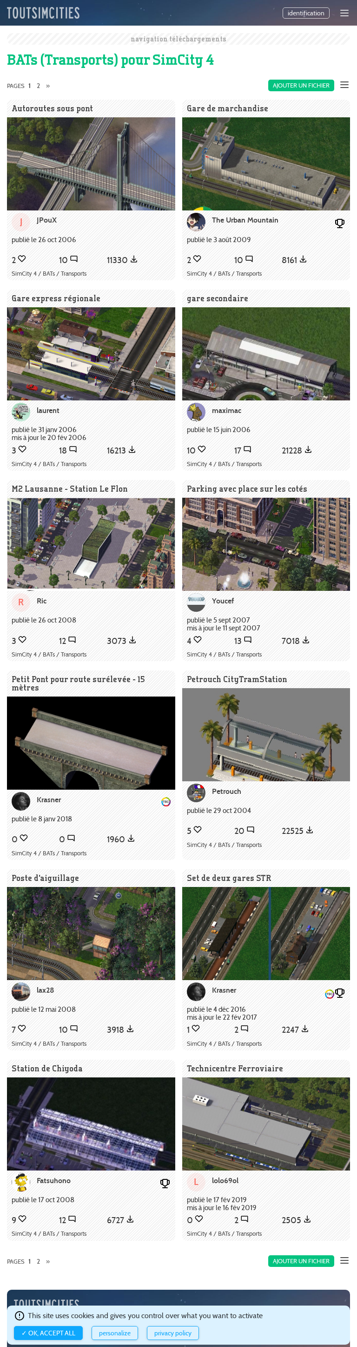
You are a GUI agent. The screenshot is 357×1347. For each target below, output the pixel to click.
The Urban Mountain (245, 220)
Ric (41, 600)
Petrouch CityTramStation (237, 679)
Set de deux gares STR (229, 878)
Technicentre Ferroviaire (235, 1068)
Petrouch (226, 791)
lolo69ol (225, 1180)
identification (306, 13)
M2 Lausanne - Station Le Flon (70, 488)
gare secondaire (217, 298)
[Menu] (344, 13)
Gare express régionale (56, 298)
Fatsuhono (54, 1180)
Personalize (115, 1333)
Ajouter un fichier (301, 85)
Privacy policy (173, 1333)
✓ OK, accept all (48, 1333)
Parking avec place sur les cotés (247, 488)
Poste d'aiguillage (45, 878)
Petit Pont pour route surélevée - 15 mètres (78, 683)
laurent (48, 410)
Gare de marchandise (227, 108)
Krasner (49, 799)
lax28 (45, 990)
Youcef (223, 600)
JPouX (47, 220)
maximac (226, 410)
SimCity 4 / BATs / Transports (49, 273)
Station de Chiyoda (47, 1068)
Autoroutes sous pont (52, 108)
